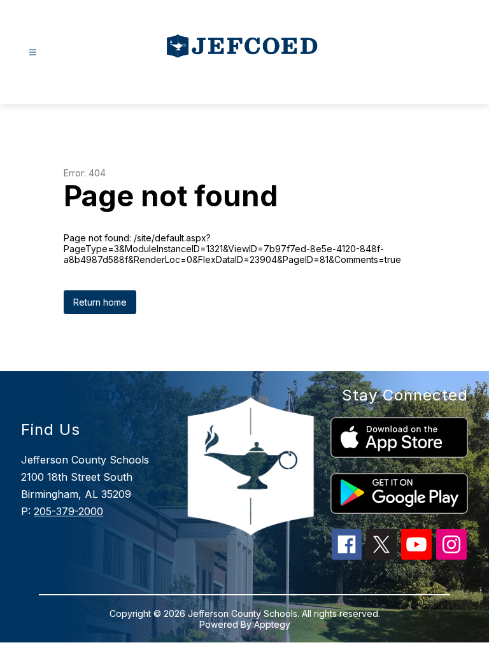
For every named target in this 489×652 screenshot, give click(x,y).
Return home (100, 302)
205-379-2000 (68, 511)
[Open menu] (32, 52)
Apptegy (272, 624)
